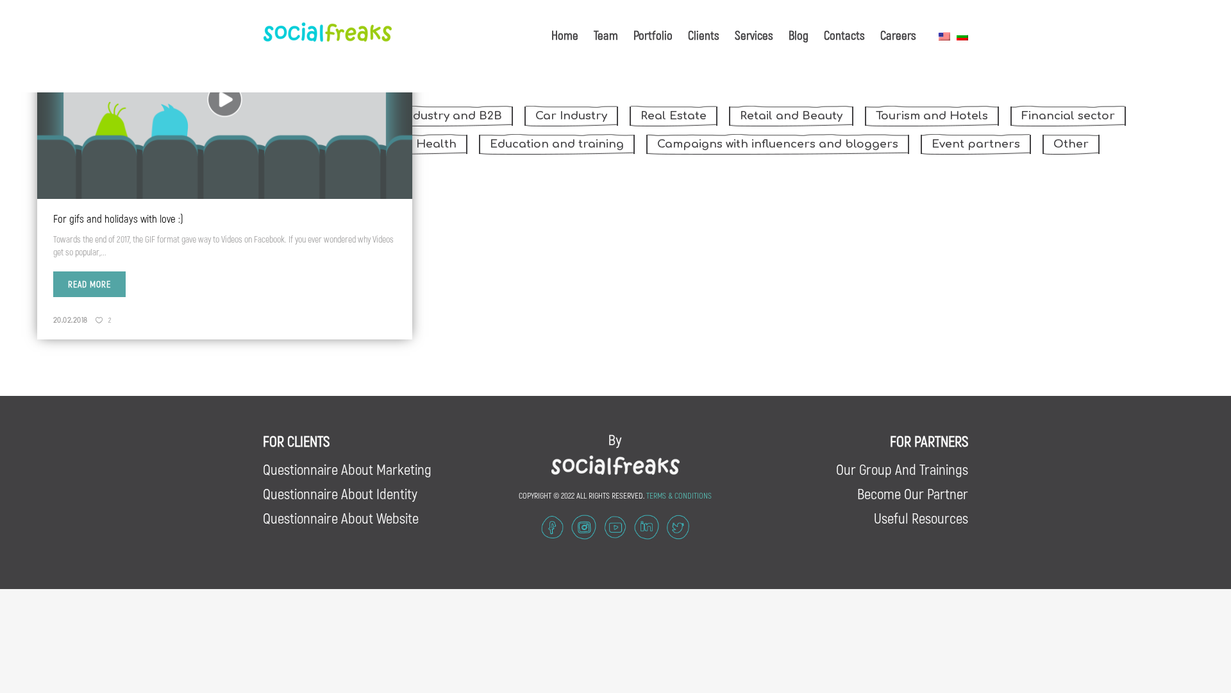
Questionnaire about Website (341, 518)
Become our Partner (912, 493)
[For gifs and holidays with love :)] (224, 99)
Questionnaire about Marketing (347, 469)
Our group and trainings (902, 469)
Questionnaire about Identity (340, 493)
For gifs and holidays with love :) (118, 218)
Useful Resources (921, 518)
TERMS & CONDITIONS (679, 495)
